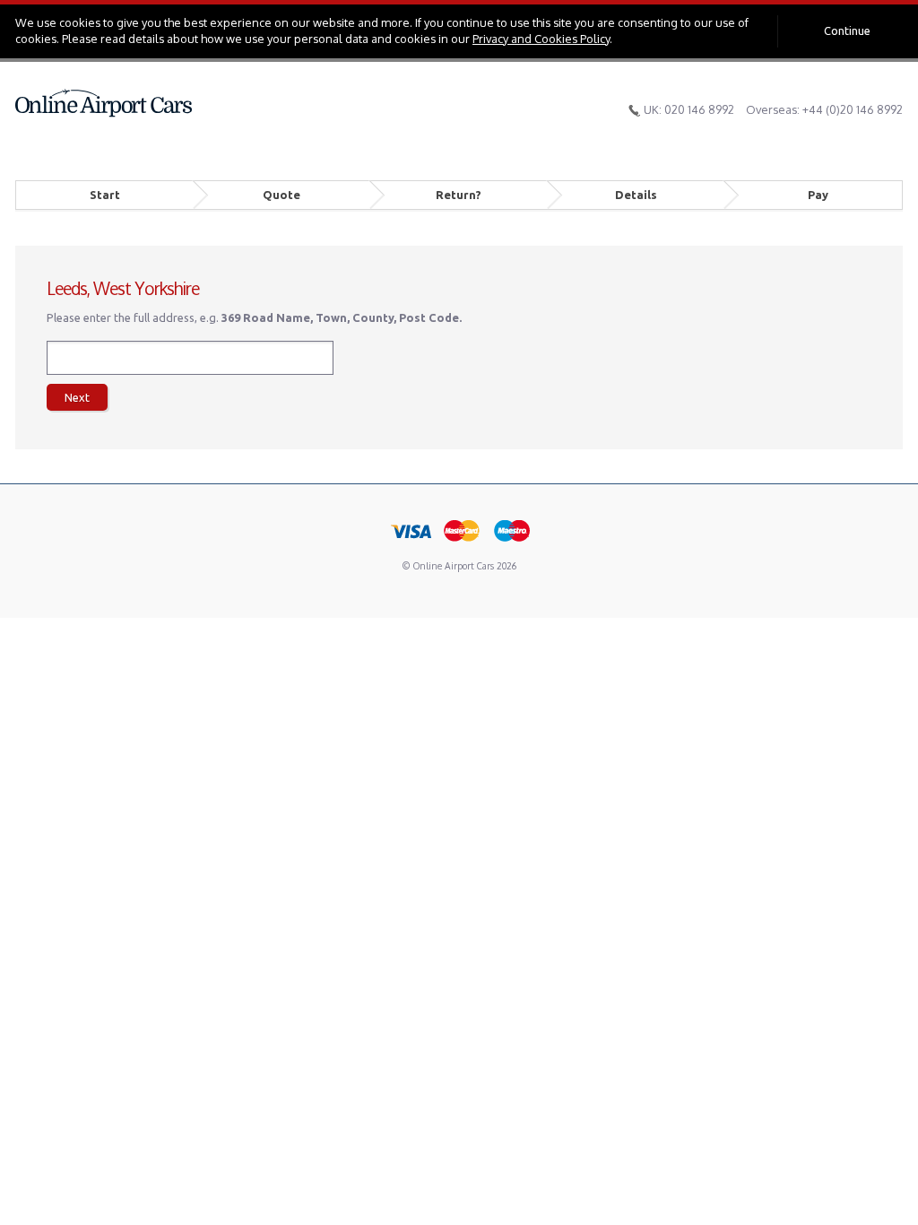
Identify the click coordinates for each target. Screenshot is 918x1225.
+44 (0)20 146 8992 (852, 109)
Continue (847, 30)
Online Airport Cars (104, 103)
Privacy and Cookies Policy (541, 38)
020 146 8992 (699, 109)
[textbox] (190, 358)
